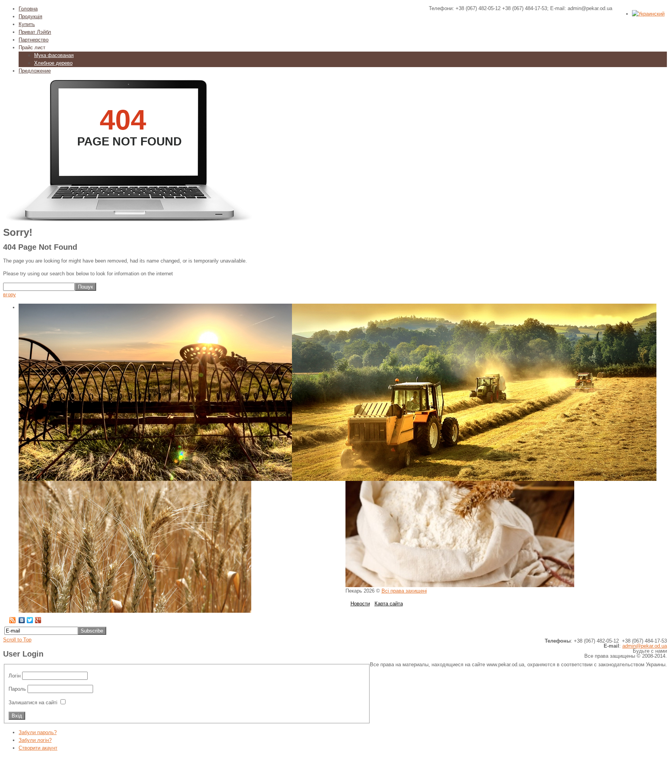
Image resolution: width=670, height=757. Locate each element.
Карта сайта (389, 604)
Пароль (17, 689)
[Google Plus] (38, 620)
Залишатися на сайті (33, 702)
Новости (360, 604)
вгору (9, 294)
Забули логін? (35, 740)
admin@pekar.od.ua (644, 646)
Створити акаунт (38, 748)
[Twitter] (30, 620)
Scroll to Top (17, 640)
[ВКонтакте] (22, 620)
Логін (15, 676)
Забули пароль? (38, 732)
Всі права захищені (404, 591)
